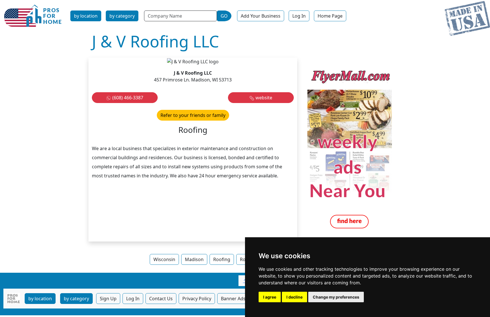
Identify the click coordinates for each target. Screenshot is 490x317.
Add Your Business (260, 16)
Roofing (221, 259)
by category (122, 16)
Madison (194, 259)
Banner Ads (233, 298)
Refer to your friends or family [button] (192, 115)
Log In (299, 16)
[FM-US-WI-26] (349, 149)
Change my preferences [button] (336, 297)
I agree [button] (269, 297)
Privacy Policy (196, 298)
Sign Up (108, 298)
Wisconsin (164, 259)
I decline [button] (294, 297)
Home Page (330, 16)
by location (86, 16)
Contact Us (161, 298)
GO (224, 16)
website (263, 98)
